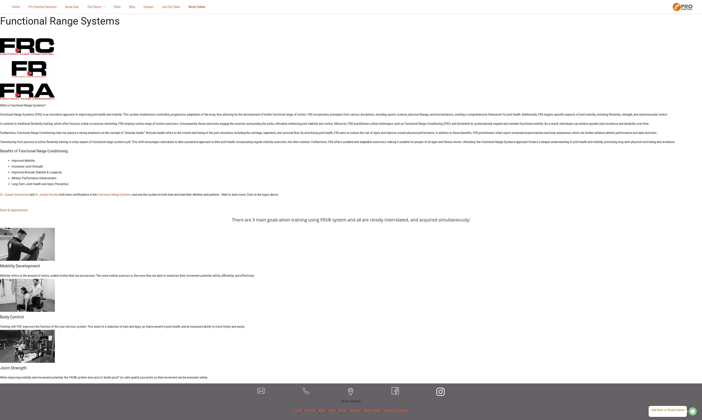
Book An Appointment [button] (14, 210)
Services (310, 410)
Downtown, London (395, 410)
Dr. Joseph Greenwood (14, 194)
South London (372, 410)
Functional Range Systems (115, 194)
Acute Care (72, 7)
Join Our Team (171, 7)
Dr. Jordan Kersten (47, 194)
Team (117, 7)
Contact (148, 7)
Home (16, 7)
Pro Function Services (42, 7)
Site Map (355, 410)
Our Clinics (94, 7)
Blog (132, 7)
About (322, 410)
